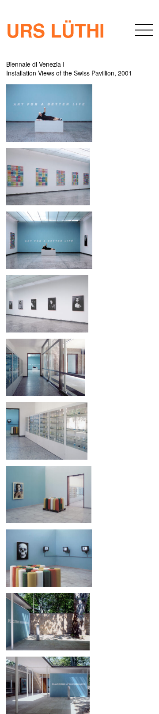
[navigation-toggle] (144, 31)
